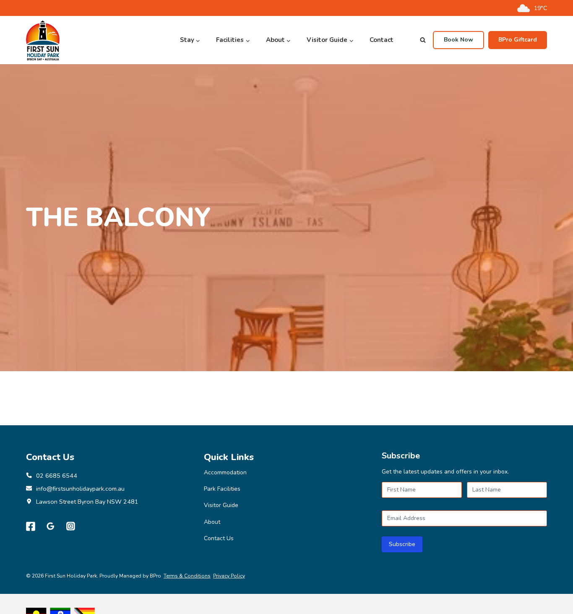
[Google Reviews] (51, 526)
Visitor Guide (221, 505)
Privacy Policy (229, 575)
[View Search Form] (423, 40)
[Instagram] (71, 526)
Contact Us (219, 538)
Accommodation (225, 472)
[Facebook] (30, 526)
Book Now (458, 40)
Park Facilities (222, 489)
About (212, 522)
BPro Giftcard (517, 40)
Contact (381, 40)
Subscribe (402, 544)
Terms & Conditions (187, 575)
